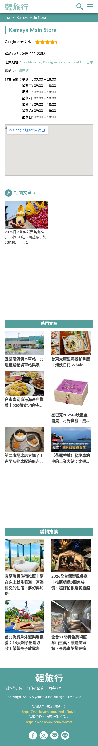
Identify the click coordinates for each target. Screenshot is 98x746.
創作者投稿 (14, 688)
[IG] (43, 735)
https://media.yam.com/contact (49, 722)
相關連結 (22, 71)
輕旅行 (17, 6)
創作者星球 (35, 688)
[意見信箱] (54, 735)
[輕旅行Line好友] (65, 735)
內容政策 (55, 688)
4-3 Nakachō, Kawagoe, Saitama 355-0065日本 (57, 62)
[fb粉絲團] (33, 735)
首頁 (6, 17)
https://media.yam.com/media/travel (49, 712)
